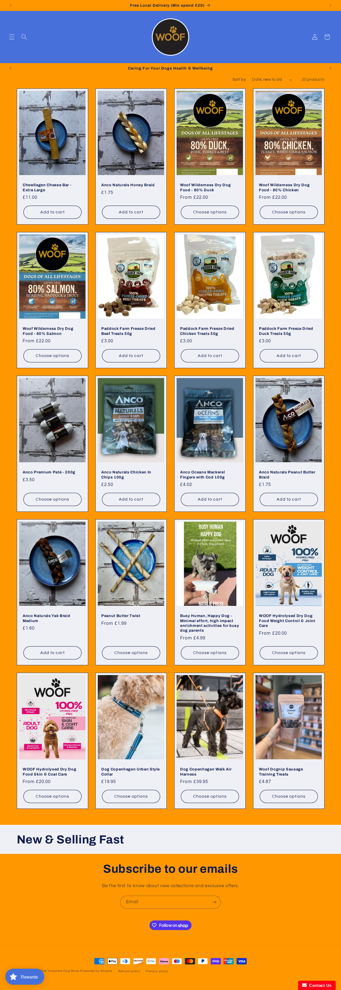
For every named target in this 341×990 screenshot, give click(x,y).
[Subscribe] (214, 902)
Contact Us (319, 985)
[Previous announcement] (11, 5)
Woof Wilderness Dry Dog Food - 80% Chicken (284, 187)
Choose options (210, 212)
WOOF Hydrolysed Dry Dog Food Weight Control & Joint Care (287, 621)
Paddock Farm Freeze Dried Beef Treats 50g (128, 330)
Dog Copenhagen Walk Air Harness (206, 771)
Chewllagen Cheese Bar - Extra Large (47, 187)
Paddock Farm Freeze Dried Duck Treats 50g (286, 330)
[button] (12, 37)
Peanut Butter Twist (120, 616)
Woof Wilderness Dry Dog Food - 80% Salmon (48, 330)
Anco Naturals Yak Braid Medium (46, 618)
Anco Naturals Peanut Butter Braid (287, 474)
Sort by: (239, 80)
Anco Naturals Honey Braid (128, 185)
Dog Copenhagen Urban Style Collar (130, 771)
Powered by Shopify (96, 970)
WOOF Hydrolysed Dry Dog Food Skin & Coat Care (49, 771)
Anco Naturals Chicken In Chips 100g (126, 474)
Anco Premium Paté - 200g (49, 472)
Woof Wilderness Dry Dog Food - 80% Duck (205, 187)
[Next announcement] (330, 5)
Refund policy (129, 971)
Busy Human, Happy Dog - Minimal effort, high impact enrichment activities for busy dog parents (209, 623)
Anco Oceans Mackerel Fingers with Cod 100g (202, 474)
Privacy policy (157, 971)
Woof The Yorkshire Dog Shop (54, 970)
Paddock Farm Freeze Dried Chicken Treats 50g (207, 330)
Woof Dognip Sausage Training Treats (281, 771)
